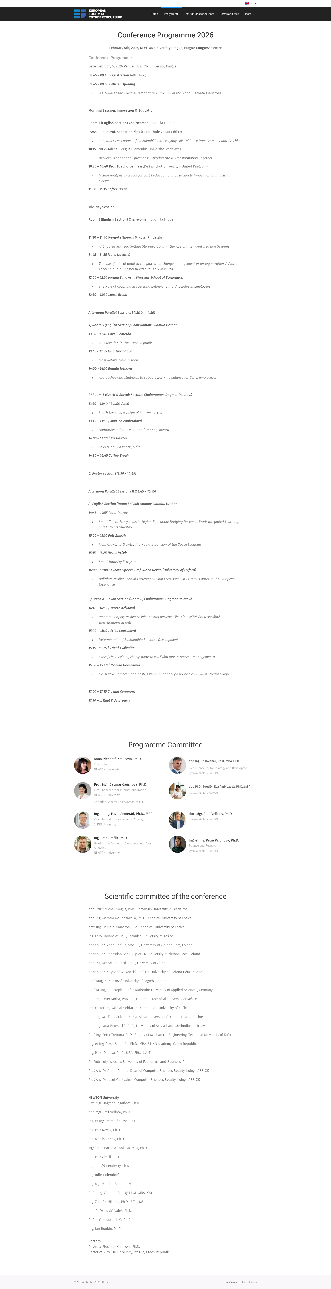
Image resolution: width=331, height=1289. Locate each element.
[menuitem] (154, 14)
